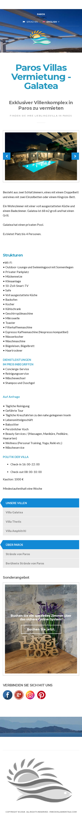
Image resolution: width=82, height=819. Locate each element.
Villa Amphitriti (16, 531)
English (51, 21)
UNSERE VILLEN (16, 503)
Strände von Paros (18, 554)
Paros (41, 14)
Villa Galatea (14, 512)
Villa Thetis (13, 521)
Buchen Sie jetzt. (41, 629)
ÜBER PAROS (14, 544)
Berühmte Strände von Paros (25, 563)
